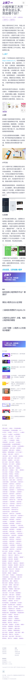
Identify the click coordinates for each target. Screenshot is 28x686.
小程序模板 (19, 529)
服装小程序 (17, 588)
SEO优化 (4, 432)
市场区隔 (10, 553)
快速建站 (15, 573)
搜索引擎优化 (5, 581)
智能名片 (16, 587)
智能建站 (11, 588)
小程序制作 (12, 489)
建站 (15, 553)
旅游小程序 (16, 585)
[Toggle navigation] (23, 2)
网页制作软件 (17, 620)
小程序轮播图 (5, 547)
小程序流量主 (5, 533)
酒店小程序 (18, 632)
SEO (20, 430)
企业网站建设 (5, 448)
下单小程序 (18, 436)
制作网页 (4, 460)
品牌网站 (4, 466)
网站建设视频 (21, 612)
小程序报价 (19, 517)
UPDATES (16, 432)
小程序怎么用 (13, 515)
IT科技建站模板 (18, 428)
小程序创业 (18, 487)
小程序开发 (12, 20)
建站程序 (22, 563)
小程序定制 (5, 501)
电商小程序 (12, 598)
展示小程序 (5, 551)
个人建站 (17, 438)
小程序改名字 (5, 525)
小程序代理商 (5, 482)
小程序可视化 (5, 495)
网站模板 (10, 616)
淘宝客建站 (18, 592)
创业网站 (21, 456)
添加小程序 (5, 594)
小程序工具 (5, 503)
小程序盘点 (5, 537)
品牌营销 (10, 466)
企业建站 (18, 442)
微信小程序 (5, 571)
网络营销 (4, 620)
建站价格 (20, 553)
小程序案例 (12, 529)
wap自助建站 (17, 434)
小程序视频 (5, 543)
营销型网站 (11, 626)
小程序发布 (12, 493)
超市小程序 (5, 632)
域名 (17, 470)
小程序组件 (5, 541)
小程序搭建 (12, 523)
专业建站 (4, 438)
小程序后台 (19, 495)
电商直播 (18, 598)
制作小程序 (18, 458)
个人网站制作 (11, 440)
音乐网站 (17, 634)
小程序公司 (19, 486)
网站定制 (17, 655)
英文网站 (4, 626)
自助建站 (11, 624)
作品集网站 (5, 450)
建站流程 (17, 561)
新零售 (11, 585)
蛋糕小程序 (17, 628)
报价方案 (20, 577)
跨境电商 (11, 632)
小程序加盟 (12, 491)
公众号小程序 (19, 452)
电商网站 (5, 600)
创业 (10, 456)
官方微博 (4, 660)
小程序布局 (12, 503)
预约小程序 (5, 636)
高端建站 (16, 638)
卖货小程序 (12, 462)
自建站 (22, 624)
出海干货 (17, 454)
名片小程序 (12, 464)
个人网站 (5, 440)
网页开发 (10, 622)
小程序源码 (13, 533)
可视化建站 (5, 464)
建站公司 (5, 555)
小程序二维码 (12, 480)
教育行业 (17, 583)
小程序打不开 (5, 517)
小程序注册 (12, 531)
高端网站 (21, 638)
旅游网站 (4, 587)
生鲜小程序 (19, 596)
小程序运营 (20, 547)
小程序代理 (20, 480)
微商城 (10, 573)
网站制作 (5, 608)
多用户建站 (5, 474)
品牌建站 (18, 464)
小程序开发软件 (15, 511)
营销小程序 (17, 626)
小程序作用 (5, 486)
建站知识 (10, 563)
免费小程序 (12, 450)
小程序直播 (12, 537)
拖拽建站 (4, 579)
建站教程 (5, 559)
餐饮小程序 (19, 636)
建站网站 (10, 565)
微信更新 (17, 571)
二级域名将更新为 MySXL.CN (13, 310)
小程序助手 (19, 491)
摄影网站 (16, 581)
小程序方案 (20, 525)
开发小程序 (5, 569)
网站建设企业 (12, 610)
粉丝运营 (21, 606)
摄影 (11, 581)
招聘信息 (4, 650)
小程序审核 (12, 501)
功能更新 (10, 460)
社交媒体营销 (13, 602)
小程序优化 (12, 483)
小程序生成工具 (6, 535)
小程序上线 (5, 480)
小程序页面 (19, 549)
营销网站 (11, 628)
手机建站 (12, 575)
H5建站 (11, 428)
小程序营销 (12, 541)
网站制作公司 (11, 608)
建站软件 (16, 567)
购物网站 (10, 630)
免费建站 (18, 450)
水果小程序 (5, 592)
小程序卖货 (5, 493)
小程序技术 (13, 517)
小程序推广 (5, 521)
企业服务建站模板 (6, 444)
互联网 (18, 440)
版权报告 (18, 594)
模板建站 (16, 590)
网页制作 (10, 620)
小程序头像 (20, 499)
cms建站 (22, 432)
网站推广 (10, 614)
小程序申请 (14, 535)
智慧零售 (10, 587)
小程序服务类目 (14, 527)
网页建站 (4, 622)
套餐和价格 (17, 651)
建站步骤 (11, 561)
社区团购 (4, 604)
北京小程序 (17, 460)
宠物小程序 (5, 478)
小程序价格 (21, 482)
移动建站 (4, 606)
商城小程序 (12, 468)
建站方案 (10, 559)
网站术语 (16, 614)
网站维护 (16, 616)
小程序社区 (12, 539)
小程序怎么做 (5, 515)
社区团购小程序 (12, 604)
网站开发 (5, 614)
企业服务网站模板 (6, 446)
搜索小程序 (17, 579)
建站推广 (22, 557)
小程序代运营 (13, 482)
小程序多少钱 (12, 499)
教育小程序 (5, 583)
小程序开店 (5, 513)
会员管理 (19, 448)
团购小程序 (5, 428)
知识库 (16, 650)
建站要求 (16, 565)
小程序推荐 (12, 521)
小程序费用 (5, 545)
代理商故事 (5, 442)
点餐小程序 (12, 594)
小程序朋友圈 (5, 527)
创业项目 (4, 458)
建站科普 (16, 563)
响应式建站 (17, 466)
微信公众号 (12, 569)
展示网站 (11, 551)
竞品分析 (10, 606)
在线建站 (12, 470)
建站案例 (16, 559)
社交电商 (20, 602)
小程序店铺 (12, 505)
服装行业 (10, 590)
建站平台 (17, 555)
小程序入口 (12, 486)
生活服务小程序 (11, 596)
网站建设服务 (13, 612)
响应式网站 (5, 468)
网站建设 (5, 610)
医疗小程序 (5, 462)
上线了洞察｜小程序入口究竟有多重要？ (14, 329)
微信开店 (11, 571)
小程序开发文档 (6, 511)
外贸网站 (17, 472)
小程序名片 (13, 495)
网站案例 (5, 616)
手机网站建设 (5, 577)
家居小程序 (12, 478)
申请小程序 (5, 598)
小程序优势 (5, 483)
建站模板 (5, 561)
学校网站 (11, 474)
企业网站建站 (21, 446)
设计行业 (4, 630)
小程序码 (18, 537)
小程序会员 (18, 483)
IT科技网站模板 (15, 430)
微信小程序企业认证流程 (12, 302)
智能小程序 (5, 588)
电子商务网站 (5, 602)
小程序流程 (19, 531)
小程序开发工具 (6, 509)
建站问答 (21, 567)
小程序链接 (5, 549)
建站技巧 (10, 557)
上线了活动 (11, 436)
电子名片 (16, 600)
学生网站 (17, 474)
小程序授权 (12, 519)
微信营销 (4, 573)
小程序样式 (21, 527)
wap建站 (10, 434)
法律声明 (4, 653)
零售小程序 (5, 634)
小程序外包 (5, 499)
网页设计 (16, 622)
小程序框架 (5, 529)
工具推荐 (4, 553)
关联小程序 (11, 454)
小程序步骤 (5, 531)
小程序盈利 (20, 535)
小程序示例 (5, 539)
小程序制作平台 (20, 489)
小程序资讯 (20, 17)
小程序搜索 (5, 523)
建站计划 (22, 565)
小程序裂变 (19, 541)
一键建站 (4, 436)
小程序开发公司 (15, 507)
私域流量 (19, 604)
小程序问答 (12, 549)
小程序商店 (12, 497)
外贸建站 (11, 472)
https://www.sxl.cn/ (8, 60)
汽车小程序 (12, 592)
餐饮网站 (4, 638)
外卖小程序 (5, 472)
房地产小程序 (5, 575)
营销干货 (5, 628)
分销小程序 (5, 456)
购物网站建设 (17, 630)
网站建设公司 (20, 610)
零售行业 (11, 634)
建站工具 (11, 555)
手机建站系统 (19, 575)
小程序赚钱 (12, 545)
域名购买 (22, 470)
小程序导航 (19, 501)
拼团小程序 (11, 579)
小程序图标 (19, 497)
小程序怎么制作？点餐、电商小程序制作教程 (14, 319)
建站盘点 (4, 563)
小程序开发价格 (6, 507)
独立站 (4, 596)
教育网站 (11, 583)
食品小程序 (12, 636)
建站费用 (10, 567)
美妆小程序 (5, 624)
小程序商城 (5, 497)
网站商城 (18, 608)
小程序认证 (12, 543)
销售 (23, 632)
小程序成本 (21, 515)
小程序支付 (18, 523)
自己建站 (17, 624)
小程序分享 (5, 487)
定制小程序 (5, 476)
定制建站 (11, 476)
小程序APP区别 (19, 478)
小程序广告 (5, 505)
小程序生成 (20, 533)
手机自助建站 (13, 577)
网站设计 (11, 618)
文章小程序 (5, 585)
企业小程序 (12, 442)
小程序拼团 (5, 519)
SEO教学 (10, 432)
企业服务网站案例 (16, 444)
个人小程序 (11, 438)
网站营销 (5, 618)
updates (4, 434)
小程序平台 (5, 20)
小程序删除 (5, 489)
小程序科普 (19, 539)
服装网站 (4, 590)
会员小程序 (13, 448)
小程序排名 (18, 519)
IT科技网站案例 (6, 430)
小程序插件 (19, 521)
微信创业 (18, 569)
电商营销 (10, 600)
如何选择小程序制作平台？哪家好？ (14, 293)
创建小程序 (11, 458)
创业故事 (15, 456)
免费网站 (4, 452)
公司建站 (4, 454)
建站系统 (5, 565)
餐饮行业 (10, 638)
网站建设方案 (5, 612)
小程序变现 (19, 493)
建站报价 (16, 557)
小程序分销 (12, 487)
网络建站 (17, 618)
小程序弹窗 (18, 513)
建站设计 (4, 567)
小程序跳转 (19, 545)
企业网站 (14, 446)
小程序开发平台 (15, 509)
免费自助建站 (11, 452)
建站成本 (5, 557)
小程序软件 (13, 547)
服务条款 (4, 651)
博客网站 (18, 462)
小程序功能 (5, 491)
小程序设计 (19, 543)
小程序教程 (13, 525)
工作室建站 (17, 551)
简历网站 (16, 606)
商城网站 (18, 468)
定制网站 (17, 476)
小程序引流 (12, 513)
